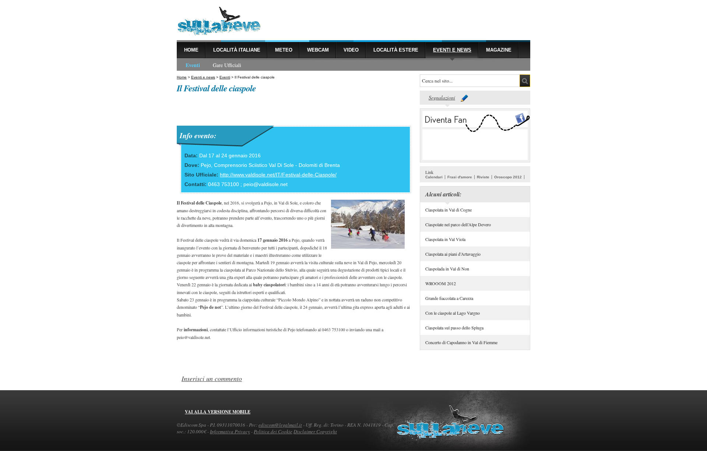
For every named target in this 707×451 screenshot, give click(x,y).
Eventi (193, 65)
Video (351, 50)
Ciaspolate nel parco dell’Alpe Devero (458, 224)
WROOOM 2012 (440, 283)
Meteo (283, 50)
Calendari (434, 177)
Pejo (206, 165)
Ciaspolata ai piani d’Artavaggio (453, 254)
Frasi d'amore (459, 177)
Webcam (318, 50)
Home (191, 50)
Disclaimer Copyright (315, 431)
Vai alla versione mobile (217, 412)
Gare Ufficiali (227, 65)
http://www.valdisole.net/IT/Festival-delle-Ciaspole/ (278, 175)
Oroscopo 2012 (508, 177)
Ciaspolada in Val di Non (447, 269)
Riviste (483, 177)
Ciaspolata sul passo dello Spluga (454, 328)
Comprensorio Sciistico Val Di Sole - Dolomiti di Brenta (277, 165)
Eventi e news (452, 50)
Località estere (395, 50)
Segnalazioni (442, 97)
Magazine (498, 50)
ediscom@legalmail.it (280, 425)
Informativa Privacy (230, 431)
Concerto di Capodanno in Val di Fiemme (461, 342)
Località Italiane (236, 50)
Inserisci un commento (212, 378)
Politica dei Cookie (273, 431)
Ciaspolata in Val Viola (445, 239)
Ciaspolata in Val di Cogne (448, 210)
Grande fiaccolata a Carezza (449, 298)
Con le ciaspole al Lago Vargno (452, 313)
